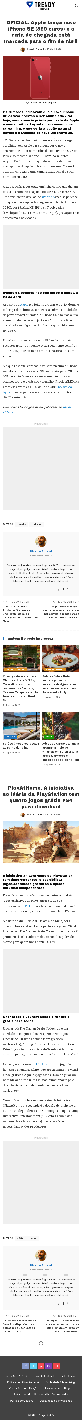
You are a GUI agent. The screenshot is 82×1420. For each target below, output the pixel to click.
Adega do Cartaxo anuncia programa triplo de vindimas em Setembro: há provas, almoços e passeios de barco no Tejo (60, 751)
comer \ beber (15, 670)
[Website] (59, 589)
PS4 (27, 906)
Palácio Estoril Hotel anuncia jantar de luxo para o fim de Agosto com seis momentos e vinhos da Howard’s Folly (59, 684)
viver (49, 737)
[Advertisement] (41, 257)
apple (22, 524)
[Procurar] (77, 6)
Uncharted (43, 1064)
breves (10, 737)
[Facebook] (63, 589)
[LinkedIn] (73, 589)
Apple (24, 304)
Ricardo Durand (35, 49)
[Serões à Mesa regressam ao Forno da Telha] (21, 726)
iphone (37, 524)
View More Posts (41, 555)
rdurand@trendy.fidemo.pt (54, 580)
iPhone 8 (48, 197)
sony (33, 1238)
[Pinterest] (68, 589)
